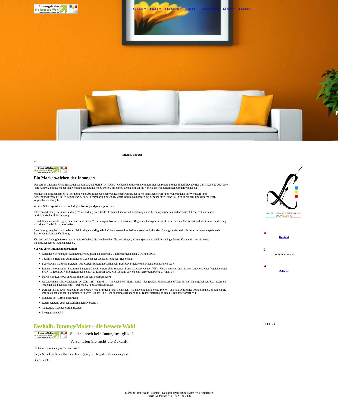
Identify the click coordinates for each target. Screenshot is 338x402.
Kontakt (227, 8)
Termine (190, 8)
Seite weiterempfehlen (200, 392)
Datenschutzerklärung (174, 392)
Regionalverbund (209, 8)
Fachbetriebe (172, 8)
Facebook (244, 8)
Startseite (138, 8)
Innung (154, 8)
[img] (56, 9)
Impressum (143, 392)
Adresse (284, 270)
